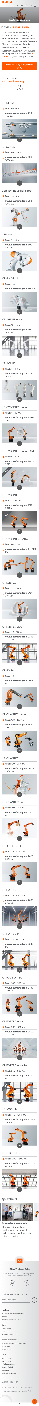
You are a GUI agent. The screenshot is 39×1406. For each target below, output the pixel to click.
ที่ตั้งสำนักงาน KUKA (8, 1364)
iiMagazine (6, 1370)
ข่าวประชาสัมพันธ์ (7, 1367)
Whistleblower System (9, 1373)
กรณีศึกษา (5, 1332)
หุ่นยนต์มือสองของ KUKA (10, 1334)
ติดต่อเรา (4, 1317)
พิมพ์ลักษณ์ (29, 1388)
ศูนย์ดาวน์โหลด (6, 1349)
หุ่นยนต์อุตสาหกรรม (21, 27)
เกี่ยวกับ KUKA (6, 1361)
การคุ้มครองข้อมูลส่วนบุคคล (11, 1391)
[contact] (17, 5)
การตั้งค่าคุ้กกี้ (26, 1391)
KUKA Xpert (6, 1346)
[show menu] (35, 5)
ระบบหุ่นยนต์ (6, 27)
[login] (26, 5)
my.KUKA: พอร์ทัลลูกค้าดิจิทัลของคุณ (14, 1343)
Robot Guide (6, 1329)
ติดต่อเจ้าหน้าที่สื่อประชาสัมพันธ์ (11, 1320)
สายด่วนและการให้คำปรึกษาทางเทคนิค (13, 1314)
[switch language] (21, 5)
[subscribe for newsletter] (34, 1300)
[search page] (13, 5)
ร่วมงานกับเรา (6, 1358)
